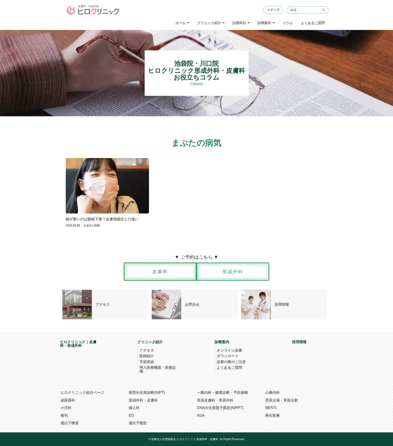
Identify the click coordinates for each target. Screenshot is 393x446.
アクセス (146, 350)
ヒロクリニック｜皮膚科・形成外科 (78, 343)
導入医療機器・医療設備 (157, 369)
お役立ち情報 (91, 225)
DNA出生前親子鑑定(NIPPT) (220, 408)
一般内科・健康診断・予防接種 (222, 392)
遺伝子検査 (69, 423)
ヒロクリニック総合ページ (82, 392)
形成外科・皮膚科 (143, 400)
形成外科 (233, 271)
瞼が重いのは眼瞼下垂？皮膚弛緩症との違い (102, 219)
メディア (273, 10)
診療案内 (264, 23)
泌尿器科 (67, 400)
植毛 (64, 415)
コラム (287, 23)
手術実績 (146, 362)
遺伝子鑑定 (138, 423)
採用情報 (299, 342)
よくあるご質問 (313, 23)
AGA (201, 415)
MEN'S (271, 408)
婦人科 (134, 408)
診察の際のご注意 (231, 362)
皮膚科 (160, 271)
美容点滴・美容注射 (281, 400)
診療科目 (239, 23)
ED (131, 415)
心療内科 (272, 392)
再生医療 (272, 415)
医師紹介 (146, 356)
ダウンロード (228, 356)
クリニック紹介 (209, 23)
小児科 (65, 408)
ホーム (181, 23)
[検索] (323, 10)
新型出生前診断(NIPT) (147, 392)
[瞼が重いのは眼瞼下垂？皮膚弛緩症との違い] (107, 185)
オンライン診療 (229, 350)
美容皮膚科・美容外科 (215, 400)
